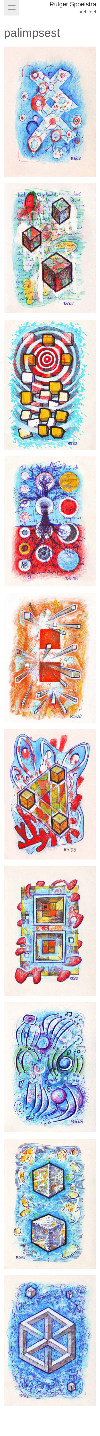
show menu (11, 8)
